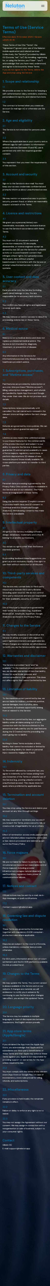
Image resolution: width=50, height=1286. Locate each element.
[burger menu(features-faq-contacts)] (42, 5)
